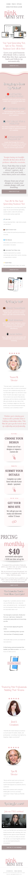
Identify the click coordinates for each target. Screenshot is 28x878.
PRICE (14, 4)
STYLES (19, 4)
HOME (8, 4)
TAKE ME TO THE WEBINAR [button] (14, 847)
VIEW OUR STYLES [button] (14, 191)
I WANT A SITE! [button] (14, 585)
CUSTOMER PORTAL (9, 871)
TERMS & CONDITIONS (18, 871)
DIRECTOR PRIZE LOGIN (14, 7)
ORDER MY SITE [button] (14, 65)
